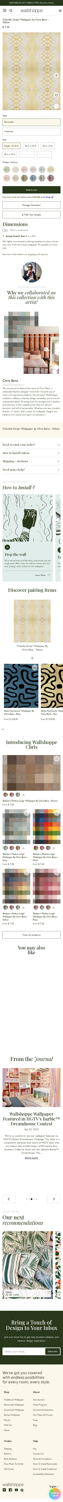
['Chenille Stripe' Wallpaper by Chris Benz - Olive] (24, 178)
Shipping (8, 1448)
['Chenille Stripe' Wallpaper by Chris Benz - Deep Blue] (33, 178)
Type (4, 115)
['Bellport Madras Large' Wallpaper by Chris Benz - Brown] (31, 773)
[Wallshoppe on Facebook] (10, 1491)
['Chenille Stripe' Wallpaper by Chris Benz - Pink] (24, 169)
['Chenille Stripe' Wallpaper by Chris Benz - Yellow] (50, 169)
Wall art (8, 1425)
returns (44, 254)
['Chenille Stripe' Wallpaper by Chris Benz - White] (15, 169)
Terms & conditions (42, 1458)
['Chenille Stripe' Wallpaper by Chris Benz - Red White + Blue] (50, 178)
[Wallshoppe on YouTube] (16, 1491)
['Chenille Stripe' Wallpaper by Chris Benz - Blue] (42, 169)
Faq (34, 1448)
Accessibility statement (43, 1474)
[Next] (54, 1199)
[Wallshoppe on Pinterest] (22, 1490)
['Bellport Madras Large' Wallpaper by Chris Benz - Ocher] (16, 886)
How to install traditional (45, 1469)
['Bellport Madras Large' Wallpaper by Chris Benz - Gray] (18, 795)
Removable (8, 121)
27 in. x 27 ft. (44, 154)
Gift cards (9, 1469)
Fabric (7, 1430)
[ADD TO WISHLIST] (56, 95)
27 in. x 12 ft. (27, 154)
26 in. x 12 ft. (9, 154)
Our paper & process (43, 1414)
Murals (7, 1420)
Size (4, 139)
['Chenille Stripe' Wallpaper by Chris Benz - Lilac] (33, 169)
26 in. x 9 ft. (48, 145)
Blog (35, 1425)
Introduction (39, 1399)
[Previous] (9, 1199)
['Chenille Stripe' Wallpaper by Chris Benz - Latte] (15, 178)
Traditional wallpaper (14, 1399)
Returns (7, 1453)
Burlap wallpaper (12, 1414)
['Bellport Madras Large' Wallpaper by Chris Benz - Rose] (12, 795)
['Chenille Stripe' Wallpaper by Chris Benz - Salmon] (6, 178)
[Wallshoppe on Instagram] (4, 1491)
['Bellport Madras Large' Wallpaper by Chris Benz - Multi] (47, 826)
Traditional (8, 131)
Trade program (40, 1404)
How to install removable (45, 1463)
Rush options (10, 1458)
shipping (32, 254)
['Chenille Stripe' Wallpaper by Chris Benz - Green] (6, 169)
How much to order (14, 1463)
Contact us (38, 1453)
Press (35, 1420)
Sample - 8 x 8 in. (11, 145)
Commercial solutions (43, 1409)
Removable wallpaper (14, 1404)
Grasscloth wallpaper (14, 1409)
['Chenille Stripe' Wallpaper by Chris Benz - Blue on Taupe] (42, 178)
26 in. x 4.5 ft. (30, 145)
